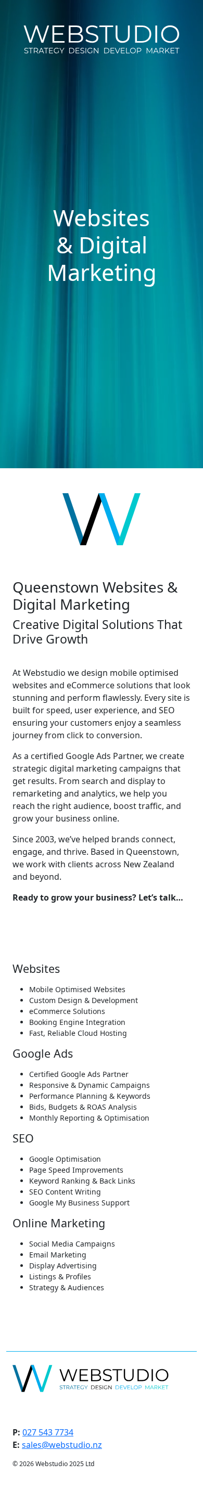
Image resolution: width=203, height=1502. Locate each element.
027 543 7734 (47, 1432)
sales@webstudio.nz (62, 1444)
